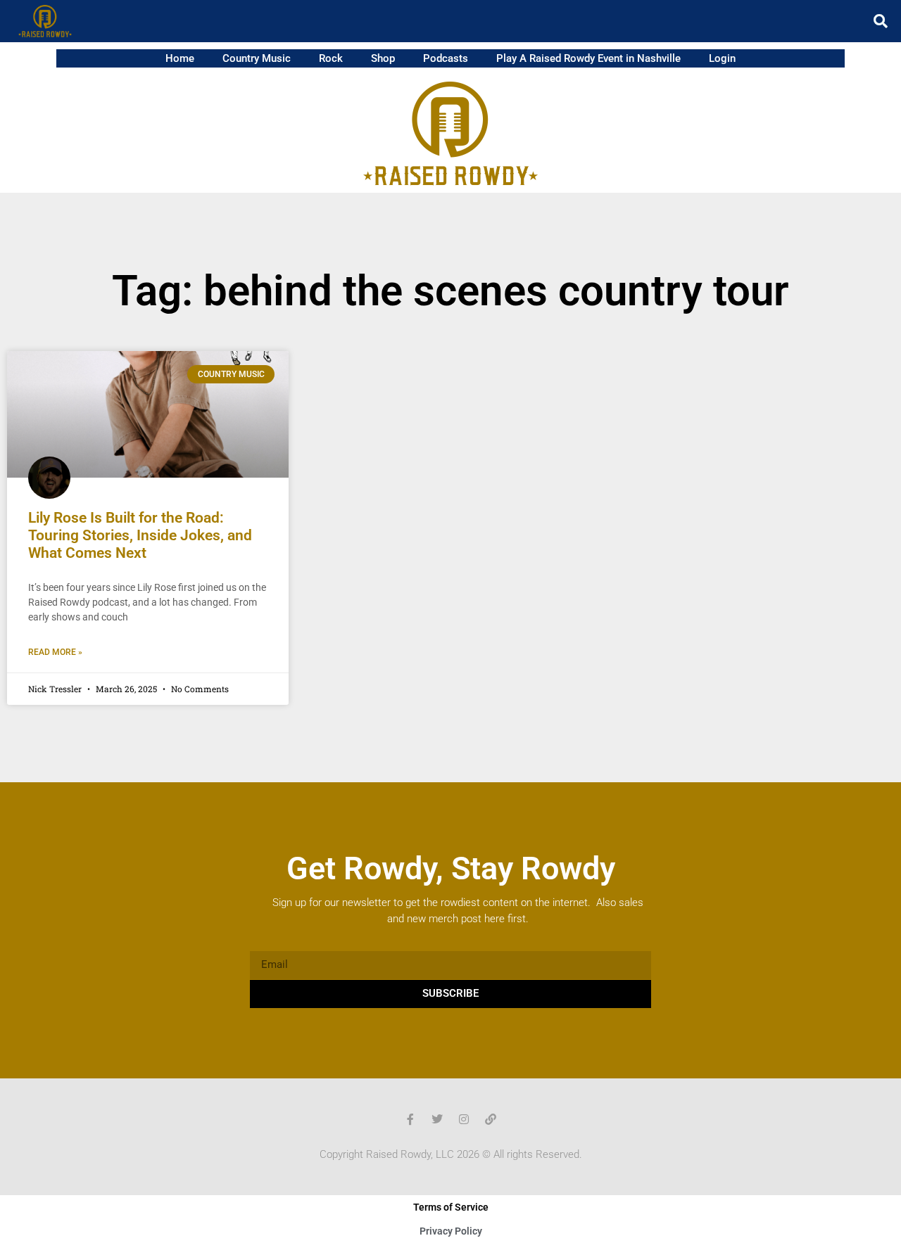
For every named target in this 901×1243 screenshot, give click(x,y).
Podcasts (445, 58)
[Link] (490, 1119)
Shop (383, 58)
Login (722, 58)
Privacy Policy (451, 1231)
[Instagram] (464, 1119)
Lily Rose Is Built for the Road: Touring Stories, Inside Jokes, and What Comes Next (140, 535)
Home (179, 58)
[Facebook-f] (410, 1119)
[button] (881, 21)
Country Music (256, 58)
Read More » (55, 652)
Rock (331, 58)
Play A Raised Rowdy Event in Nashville (588, 58)
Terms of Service (451, 1207)
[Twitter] (437, 1119)
